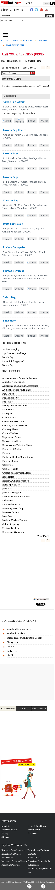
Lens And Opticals (11, 504)
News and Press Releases (12, 850)
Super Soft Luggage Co (13, 361)
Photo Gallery (34, 857)
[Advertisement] (27, 28)
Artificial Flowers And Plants (16, 389)
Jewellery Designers (12, 492)
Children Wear (9, 417)
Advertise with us (9, 829)
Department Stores (11, 437)
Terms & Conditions (37, 826)
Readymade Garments (13, 532)
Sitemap (5, 837)
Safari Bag (9, 297)
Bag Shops (7, 401)
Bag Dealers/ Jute (11, 397)
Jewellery (7, 488)
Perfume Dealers (10, 528)
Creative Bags (11, 200)
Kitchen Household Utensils (16, 496)
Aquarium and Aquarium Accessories (20, 385)
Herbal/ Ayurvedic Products (15, 480)
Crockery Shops (10, 429)
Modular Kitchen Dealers (14, 520)
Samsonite (9, 320)
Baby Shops (8, 393)
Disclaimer (32, 833)
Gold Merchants (10, 468)
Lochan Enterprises (15, 247)
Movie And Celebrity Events (14, 861)
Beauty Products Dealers (14, 405)
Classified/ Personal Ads (39, 861)
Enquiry (4, 833)
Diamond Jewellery (11, 441)
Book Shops (8, 409)
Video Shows (7, 857)
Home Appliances (11, 484)
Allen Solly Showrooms (14, 381)
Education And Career (11, 853)
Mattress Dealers (10, 512)
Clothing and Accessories (14, 425)
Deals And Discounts (10, 864)
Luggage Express (13, 270)
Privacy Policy (34, 829)
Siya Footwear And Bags (14, 353)
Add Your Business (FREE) (22, 54)
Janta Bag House (13, 223)
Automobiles (33, 864)
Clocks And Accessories (14, 421)
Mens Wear (7, 516)
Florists (6, 453)
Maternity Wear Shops (13, 508)
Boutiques (7, 413)
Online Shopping (10, 524)
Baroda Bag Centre (14, 130)
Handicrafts (8, 476)
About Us (5, 826)
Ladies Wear (8, 500)
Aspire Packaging (13, 102)
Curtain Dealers (10, 433)
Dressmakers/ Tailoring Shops (17, 445)
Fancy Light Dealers (12, 449)
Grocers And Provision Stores (16, 472)
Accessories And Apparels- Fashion (19, 377)
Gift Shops (7, 464)
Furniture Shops (10, 460)
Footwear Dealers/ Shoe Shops (17, 456)
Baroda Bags (10, 153)
